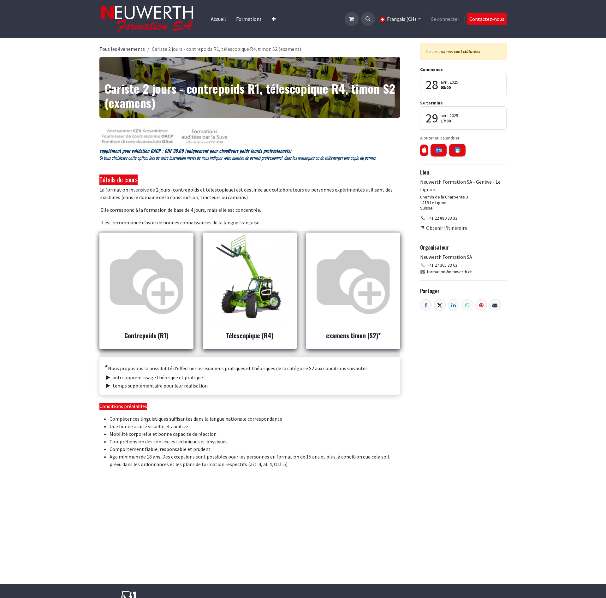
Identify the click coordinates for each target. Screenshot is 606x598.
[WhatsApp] (467, 305)
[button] (368, 19)
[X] (440, 305)
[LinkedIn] (454, 305)
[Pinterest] (481, 305)
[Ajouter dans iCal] (424, 150)
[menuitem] (218, 19)
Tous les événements (122, 49)
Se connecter (445, 19)
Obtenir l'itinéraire (446, 228)
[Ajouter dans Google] (457, 150)
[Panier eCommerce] (352, 19)
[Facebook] (426, 305)
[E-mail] (495, 305)
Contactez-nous (486, 19)
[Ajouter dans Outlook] (439, 150)
